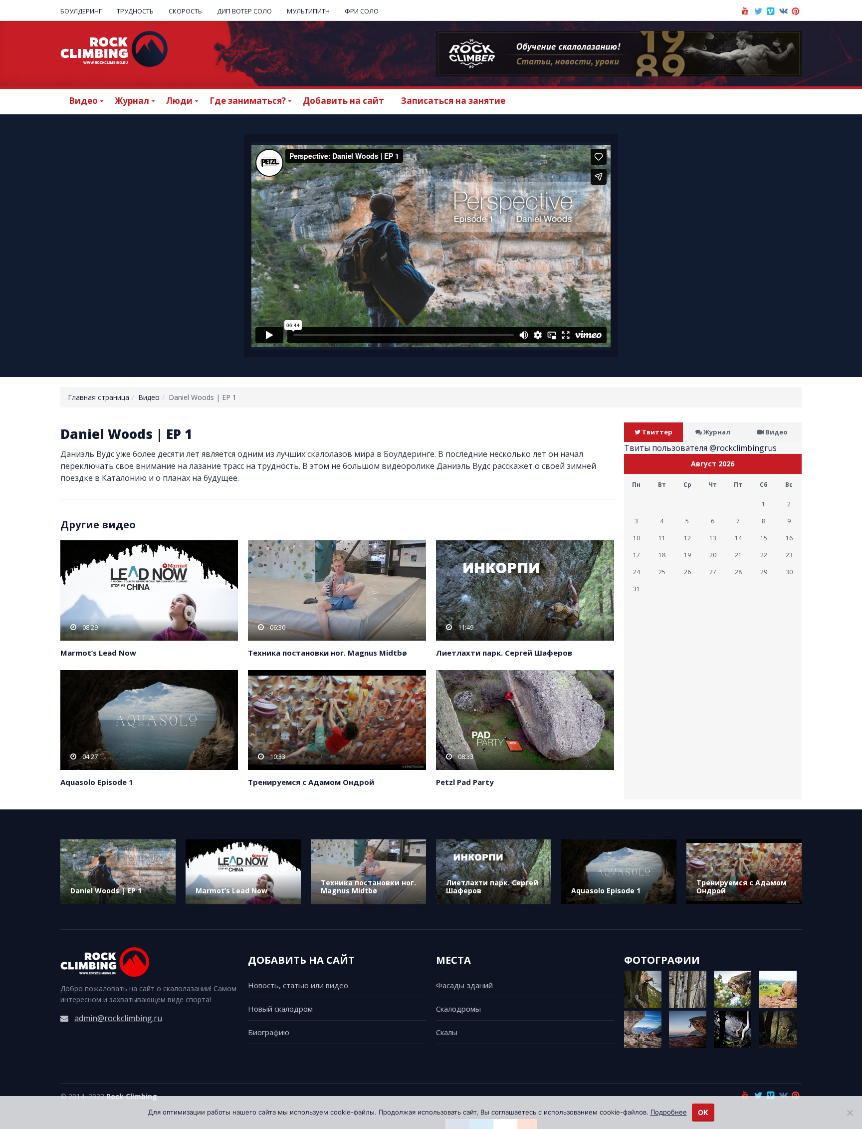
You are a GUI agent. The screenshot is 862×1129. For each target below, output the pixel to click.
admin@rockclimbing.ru (118, 1018)
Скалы (446, 1032)
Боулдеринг (81, 10)
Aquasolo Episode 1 (96, 782)
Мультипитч (308, 10)
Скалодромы (458, 1009)
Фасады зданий (464, 985)
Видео (149, 397)
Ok (703, 1112)
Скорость (185, 10)
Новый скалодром (280, 1009)
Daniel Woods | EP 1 (106, 890)
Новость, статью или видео (298, 985)
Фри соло (362, 10)
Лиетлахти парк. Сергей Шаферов (504, 653)
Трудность (135, 10)
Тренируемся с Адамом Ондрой (311, 782)
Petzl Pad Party (465, 782)
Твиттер (657, 431)
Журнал (716, 431)
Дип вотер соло (244, 10)
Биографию (268, 1032)
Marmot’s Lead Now (98, 653)
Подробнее (668, 1112)
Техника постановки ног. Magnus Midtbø (327, 653)
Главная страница (98, 397)
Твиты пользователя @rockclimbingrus (700, 447)
